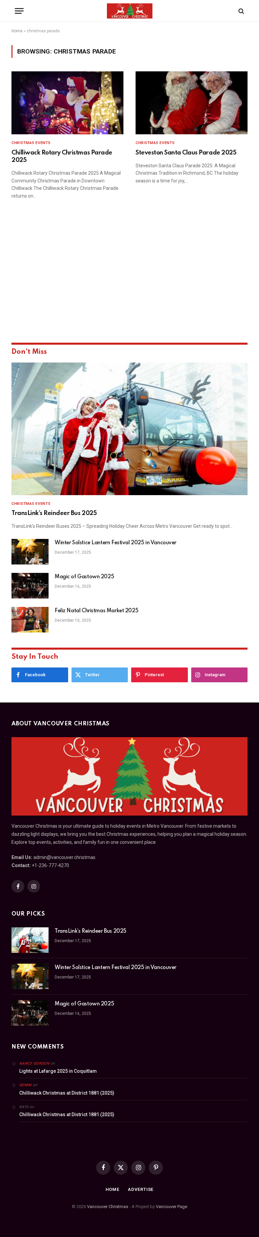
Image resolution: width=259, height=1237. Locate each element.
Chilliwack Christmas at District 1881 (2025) (66, 1093)
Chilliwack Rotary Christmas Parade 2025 (61, 156)
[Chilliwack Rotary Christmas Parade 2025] (67, 102)
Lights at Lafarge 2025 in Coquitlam (58, 1071)
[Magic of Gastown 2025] (30, 585)
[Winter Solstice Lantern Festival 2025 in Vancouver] (30, 551)
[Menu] (19, 11)
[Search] (240, 11)
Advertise (140, 1189)
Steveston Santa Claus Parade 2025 (186, 153)
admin (25, 1085)
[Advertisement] (129, 280)
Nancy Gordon (34, 1063)
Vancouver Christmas (107, 1206)
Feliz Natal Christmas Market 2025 (96, 611)
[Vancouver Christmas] (129, 11)
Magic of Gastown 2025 (84, 577)
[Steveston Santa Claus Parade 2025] (192, 102)
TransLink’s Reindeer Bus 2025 (53, 513)
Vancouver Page (171, 1206)
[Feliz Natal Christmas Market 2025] (30, 619)
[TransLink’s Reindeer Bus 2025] (129, 429)
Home (17, 31)
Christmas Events (31, 143)
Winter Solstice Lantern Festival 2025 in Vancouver (115, 543)
